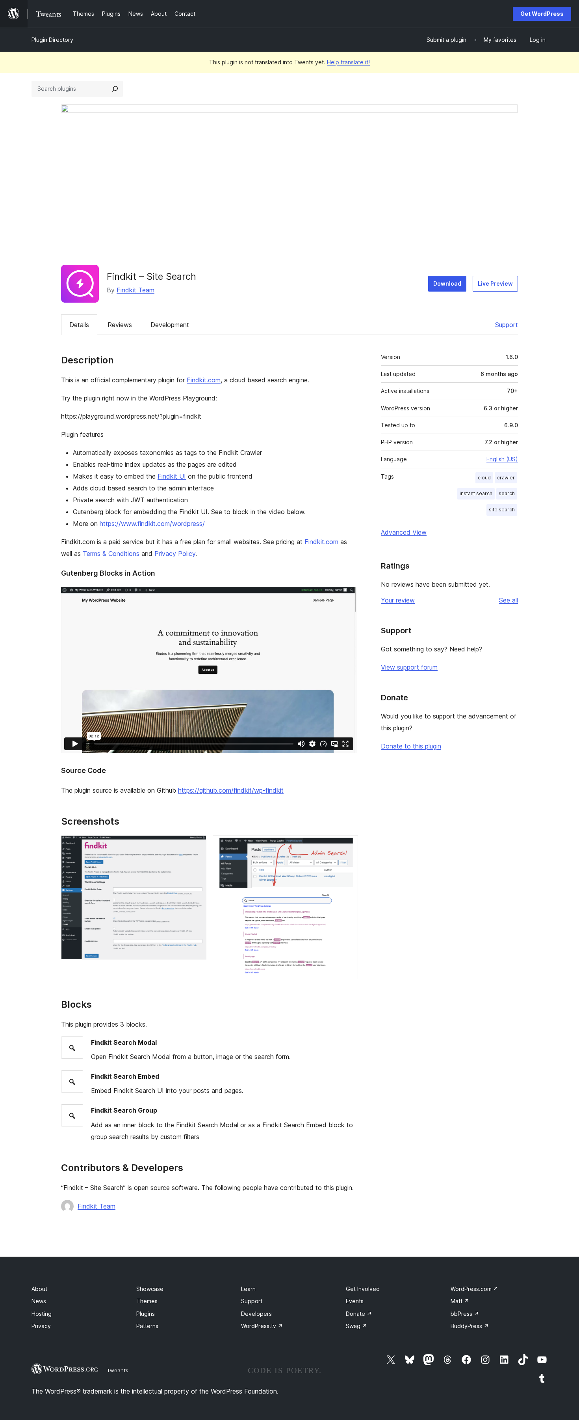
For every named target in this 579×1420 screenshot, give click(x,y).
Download (447, 283)
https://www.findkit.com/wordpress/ (152, 524)
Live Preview (495, 283)
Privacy (41, 1326)
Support (506, 325)
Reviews (120, 325)
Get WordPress (542, 13)
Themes (147, 1301)
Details (79, 325)
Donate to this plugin (411, 746)
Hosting (42, 1313)
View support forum (409, 667)
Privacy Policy (174, 554)
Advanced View (404, 532)
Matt (460, 1301)
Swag (356, 1326)
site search (502, 510)
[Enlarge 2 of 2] (347, 846)
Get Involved (363, 1288)
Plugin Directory (52, 39)
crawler (506, 478)
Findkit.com (204, 380)
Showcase (149, 1288)
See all (508, 600)
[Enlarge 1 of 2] (196, 846)
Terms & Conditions (111, 554)
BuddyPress (470, 1326)
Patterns (147, 1326)
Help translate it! (348, 62)
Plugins (145, 1313)
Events (355, 1301)
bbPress (465, 1313)
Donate (359, 1313)
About (39, 1288)
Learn (248, 1288)
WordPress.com (474, 1288)
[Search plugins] (115, 89)
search (507, 493)
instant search (476, 493)
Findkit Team (135, 290)
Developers (256, 1313)
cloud (484, 478)
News (39, 1301)
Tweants (117, 1370)
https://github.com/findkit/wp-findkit (231, 790)
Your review (398, 600)
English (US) (502, 459)
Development (169, 325)
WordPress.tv (262, 1326)
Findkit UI (172, 476)
